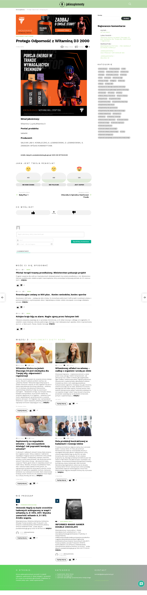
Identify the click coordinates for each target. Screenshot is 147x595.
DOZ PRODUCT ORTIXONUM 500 (112, 53)
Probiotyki (103, 92)
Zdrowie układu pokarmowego (109, 131)
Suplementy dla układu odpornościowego (112, 110)
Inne (101, 77)
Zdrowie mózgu (104, 122)
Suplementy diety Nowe (48, 340)
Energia (102, 74)
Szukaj (100, 15)
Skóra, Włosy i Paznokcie (107, 95)
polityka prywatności (102, 580)
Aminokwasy (103, 68)
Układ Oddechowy (105, 113)
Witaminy (102, 116)
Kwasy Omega (104, 80)
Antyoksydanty (115, 68)
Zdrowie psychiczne (106, 125)
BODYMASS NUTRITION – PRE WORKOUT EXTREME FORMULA (115, 47)
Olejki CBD (109, 83)
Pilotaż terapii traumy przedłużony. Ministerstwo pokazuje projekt (51, 272)
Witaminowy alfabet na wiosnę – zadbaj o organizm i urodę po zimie (73, 369)
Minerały (122, 80)
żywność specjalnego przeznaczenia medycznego (115, 137)
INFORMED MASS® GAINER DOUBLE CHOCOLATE (69, 525)
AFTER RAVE (105, 32)
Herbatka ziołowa (113, 74)
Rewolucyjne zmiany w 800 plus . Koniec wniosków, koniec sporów (51, 294)
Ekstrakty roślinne (113, 71)
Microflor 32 (104, 58)
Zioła (123, 131)
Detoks (102, 71)
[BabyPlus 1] (2, 297)
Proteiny (111, 92)
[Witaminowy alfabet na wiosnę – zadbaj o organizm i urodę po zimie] (73, 353)
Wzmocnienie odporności (107, 119)
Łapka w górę (33, 212)
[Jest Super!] (18, 345)
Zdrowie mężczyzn (118, 122)
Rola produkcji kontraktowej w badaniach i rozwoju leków (71, 442)
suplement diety (66, 521)
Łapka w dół (74, 212)
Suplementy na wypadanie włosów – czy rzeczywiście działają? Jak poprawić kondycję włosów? (33, 445)
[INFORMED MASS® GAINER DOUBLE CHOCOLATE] (73, 509)
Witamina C (117, 113)
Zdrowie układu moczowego (108, 128)
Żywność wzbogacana (28, 505)
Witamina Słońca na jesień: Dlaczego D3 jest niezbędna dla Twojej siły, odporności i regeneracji (32, 372)
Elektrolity (125, 71)
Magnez (114, 80)
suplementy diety (105, 101)
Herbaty (124, 74)
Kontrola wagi (118, 77)
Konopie (108, 77)
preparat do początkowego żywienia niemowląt (114, 89)
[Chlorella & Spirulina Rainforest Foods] (144, 297)
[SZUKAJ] (130, 4)
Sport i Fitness (122, 95)
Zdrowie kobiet (123, 119)
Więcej (24, 280)
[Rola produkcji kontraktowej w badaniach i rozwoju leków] (73, 426)
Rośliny (120, 92)
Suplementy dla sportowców (108, 107)
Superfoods (103, 98)
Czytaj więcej (22, 410)
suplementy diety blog (120, 101)
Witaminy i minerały (114, 116)
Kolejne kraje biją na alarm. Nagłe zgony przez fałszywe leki (47, 316)
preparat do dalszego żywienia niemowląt (112, 86)
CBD (124, 68)
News (28, 269)
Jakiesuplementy (106, 51)
